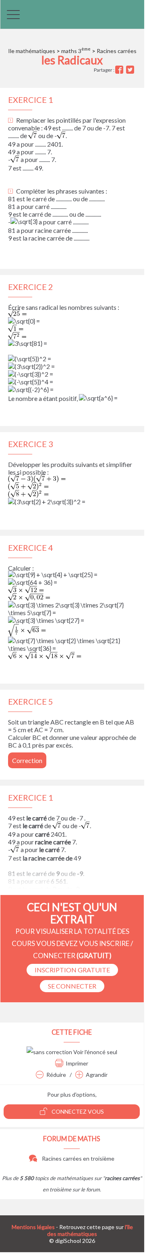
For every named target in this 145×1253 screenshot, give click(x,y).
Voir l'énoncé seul (94, 1051)
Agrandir (97, 1074)
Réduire (56, 1074)
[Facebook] (120, 70)
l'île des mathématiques (90, 1230)
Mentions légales (33, 1226)
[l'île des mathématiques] (72, 14)
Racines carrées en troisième (77, 1158)
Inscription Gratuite (72, 970)
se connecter (72, 986)
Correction (27, 760)
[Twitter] (131, 70)
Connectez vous (77, 1111)
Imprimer (77, 1063)
